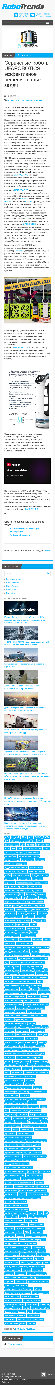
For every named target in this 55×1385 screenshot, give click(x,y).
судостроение (42, 1262)
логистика (9, 1030)
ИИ (45, 970)
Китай (37, 996)
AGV (7, 837)
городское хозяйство (14, 928)
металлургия (11, 1042)
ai (12, 837)
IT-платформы (12, 844)
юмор (23, 1323)
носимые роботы (42, 1068)
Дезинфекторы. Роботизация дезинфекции (24, 530)
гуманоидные (11, 939)
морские (26, 1049)
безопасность (41, 882)
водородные (38, 905)
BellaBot (24, 198)
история (24, 989)
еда (7, 962)
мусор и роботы (12, 1053)
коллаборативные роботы (17, 1000)
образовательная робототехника (20, 1076)
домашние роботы (19, 951)
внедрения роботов (34, 901)
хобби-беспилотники (14, 1304)
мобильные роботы (14, 1046)
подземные (10, 1114)
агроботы (9, 863)
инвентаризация (26, 973)
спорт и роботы (28, 1254)
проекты (20, 1144)
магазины (9, 1034)
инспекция (31, 977)
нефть (32, 1065)
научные (25, 1061)
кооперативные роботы (27, 1015)
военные (9, 909)
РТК (15, 1216)
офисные (25, 1095)
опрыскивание (11, 1095)
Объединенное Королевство (18, 1087)
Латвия (31, 1023)
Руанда (23, 1216)
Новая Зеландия (13, 1068)
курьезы (19, 1019)
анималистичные (36, 871)
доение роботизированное (17, 947)
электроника (33, 1315)
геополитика (16, 916)
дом (7, 951)
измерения (27, 970)
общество (29, 1083)
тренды (8, 1285)
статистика (27, 1258)
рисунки (9, 1186)
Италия (33, 989)
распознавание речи (14, 1175)
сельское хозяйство (25, 1228)
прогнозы (9, 1144)
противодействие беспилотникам (20, 1159)
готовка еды (22, 932)
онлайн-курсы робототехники (32, 1091)
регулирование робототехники (19, 1182)
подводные (15, 1110)
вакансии (33, 897)
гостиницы (10, 932)
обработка (29, 1072)
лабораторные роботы (15, 1023)
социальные (38, 1247)
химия (37, 1300)
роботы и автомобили (38, 1194)
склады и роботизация (36, 1235)
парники (9, 1102)
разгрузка (32, 1171)
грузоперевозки (12, 935)
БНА (21, 894)
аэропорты (37, 878)
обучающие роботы (14, 1080)
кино (30, 996)
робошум (32, 1213)
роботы (22, 1194)
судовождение (27, 1262)
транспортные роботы (37, 1281)
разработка (44, 1171)
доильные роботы (40, 947)
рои (40, 1213)
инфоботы (30, 100)
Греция (33, 932)
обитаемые (17, 1072)
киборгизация (19, 996)
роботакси (43, 1186)
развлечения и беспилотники (18, 1167)
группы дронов (28, 935)
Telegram (30, 1329)
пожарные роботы (38, 1114)
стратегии (38, 1258)
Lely (23, 844)
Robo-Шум (11, 589)
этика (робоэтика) (35, 1319)
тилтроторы (36, 1277)
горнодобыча (22, 924)
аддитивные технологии (16, 867)
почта (7, 1129)
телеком (23, 1266)
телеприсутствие (37, 1266)
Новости (8, 55)
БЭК (25, 897)
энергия (21, 1319)
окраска (37, 1087)
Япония (31, 1323)
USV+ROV (28, 848)
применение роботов (36, 1140)
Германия (40, 916)
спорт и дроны (12, 1254)
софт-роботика (29, 1243)
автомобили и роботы (29, 856)
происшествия (34, 1152)
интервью (42, 977)
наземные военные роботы (29, 1057)
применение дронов (14, 1140)
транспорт (20, 1281)
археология (42, 875)
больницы (30, 894)
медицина (42, 1034)
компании (9, 1008)
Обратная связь (14, 1344)
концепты (9, 1015)
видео (20, 901)
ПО (6, 1110)
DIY (6, 840)
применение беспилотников (18, 1137)
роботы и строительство (16, 1205)
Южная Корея (11, 1323)
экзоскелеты (39, 1311)
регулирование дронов (32, 1178)
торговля (9, 1281)
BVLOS (38, 837)
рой (46, 1213)
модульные (30, 1046)
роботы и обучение (31, 1197)
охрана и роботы (37, 1099)
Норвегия (27, 1068)
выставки (42, 913)
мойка (41, 1046)
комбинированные (13, 1004)
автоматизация (32, 852)
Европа (43, 958)
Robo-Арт (10, 593)
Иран (40, 981)
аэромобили (24, 878)
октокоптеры (11, 1091)
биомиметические (24, 890)
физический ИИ (12, 1296)
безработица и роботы (15, 886)
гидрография (39, 920)
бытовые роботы (13, 897)
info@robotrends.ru (13, 1376)
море (7, 1049)
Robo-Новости (24, 55)
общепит (30, 1080)
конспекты (20, 1011)
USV (19, 848)
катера (33, 992)
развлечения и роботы (15, 1171)
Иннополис (18, 977)
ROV (7, 848)
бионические (11, 894)
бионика (39, 890)
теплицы (27, 1270)
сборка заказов (12, 1224)
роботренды (10, 1194)
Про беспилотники (43, 16)
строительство (11, 1262)
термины (9, 1273)
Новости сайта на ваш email (15, 1379)
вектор (43, 897)
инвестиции (42, 973)
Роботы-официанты (20, 534)
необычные (10, 1065)
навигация (27, 1053)
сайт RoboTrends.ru (14, 1220)
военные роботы (40, 909)
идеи (17, 970)
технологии (40, 1273)
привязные (10, 1133)
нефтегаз (22, 1065)
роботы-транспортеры (15, 1213)
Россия (8, 1216)
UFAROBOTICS (21, 174)
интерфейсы (11, 981)
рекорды (40, 1182)
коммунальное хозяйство (36, 1004)
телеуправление (12, 1270)
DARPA (46, 837)
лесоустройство (12, 1027)
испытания (36, 985)
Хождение (44, 1304)
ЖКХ (17, 966)
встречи (21, 913)
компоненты (22, 1008)
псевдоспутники (12, 1163)
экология (21, 1315)
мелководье (31, 1038)
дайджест (37, 939)
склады (20, 1235)
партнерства (21, 1102)
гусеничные (25, 939)
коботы (45, 996)
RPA (13, 848)
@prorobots (24, 14)
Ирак (33, 981)
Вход (50, 1374)
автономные (27, 859)
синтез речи (37, 1232)
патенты (33, 1102)
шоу (29, 1311)
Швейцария (10, 1311)
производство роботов (15, 1152)
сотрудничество (12, 1243)
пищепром (33, 1106)
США (7, 1266)
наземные (10, 1057)
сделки (40, 1224)
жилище (9, 966)
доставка (34, 951)
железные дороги (19, 962)
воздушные (10, 913)
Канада (24, 992)
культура (9, 1019)
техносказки (23, 1277)
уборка (38, 1289)
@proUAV (23, 16)
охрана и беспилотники (16, 1099)
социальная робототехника (17, 1247)
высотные (31, 913)
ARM (24, 837)
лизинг (37, 1027)
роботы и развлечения (15, 1201)
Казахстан (44, 989)
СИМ (27, 1232)
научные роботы (39, 1061)
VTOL (46, 848)
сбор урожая (31, 1220)
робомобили (31, 1186)
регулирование (12, 1178)
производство (11, 1148)
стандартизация (12, 1258)
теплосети (37, 1270)
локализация (22, 1030)
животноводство (36, 962)
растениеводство (34, 1175)
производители (33, 1144)
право (15, 1129)
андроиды (21, 871)
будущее (41, 894)
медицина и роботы (14, 1038)
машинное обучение (25, 1034)
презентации (26, 1129)
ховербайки (32, 1304)
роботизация (11, 1190)
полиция (9, 1121)
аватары (9, 852)
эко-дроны (10, 1315)
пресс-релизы (41, 1129)
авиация (19, 852)
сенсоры (40, 1228)
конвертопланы (37, 1008)
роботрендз (40, 1190)
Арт (33, 875)
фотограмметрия (13, 1300)
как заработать (12, 992)
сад (30, 1216)
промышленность (13, 1156)
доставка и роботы (40, 954)
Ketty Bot (20, 250)
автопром (39, 859)
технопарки (10, 1277)
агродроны (21, 863)
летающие (27, 1027)
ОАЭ (7, 1072)
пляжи (43, 1106)
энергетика (10, 1319)
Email (22, 1329)
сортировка (40, 1239)
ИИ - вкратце (11, 973)
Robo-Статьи (12, 586)
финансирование (30, 1296)
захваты (25, 966)
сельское (9, 1228)
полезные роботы (38, 1118)
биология (9, 890)
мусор (35, 1049)
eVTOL (40, 840)
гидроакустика (23, 920)
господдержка (33, 928)
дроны (35, 958)
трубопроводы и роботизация (19, 1289)
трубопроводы (21, 1285)
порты (44, 1121)
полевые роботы (20, 1118)
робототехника (26, 1190)
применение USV (25, 1133)
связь (32, 1224)
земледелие (36, 966)
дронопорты (24, 958)
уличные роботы (22, 1292)
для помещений (24, 943)
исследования (11, 989)
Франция (27, 1300)
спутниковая (43, 1254)
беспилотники (34, 886)
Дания (47, 939)
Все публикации (13, 579)
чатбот (27, 1308)
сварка (24, 1224)
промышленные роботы (35, 1156)
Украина (9, 1292)
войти (47, 550)
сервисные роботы (14, 1232)
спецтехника (32, 1251)
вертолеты (10, 901)
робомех (19, 1186)
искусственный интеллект (17, 985)
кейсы (8, 996)
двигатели (10, 943)
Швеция (22, 1311)
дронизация (10, 958)
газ (6, 916)
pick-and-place (42, 844)
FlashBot (29, 201)
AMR (17, 837)
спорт (42, 1251)
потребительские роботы (34, 1125)
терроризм (21, 1273)
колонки (35, 1000)
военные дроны (23, 909)
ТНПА (47, 1277)
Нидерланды (43, 1065)
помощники (20, 1121)
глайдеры (9, 924)
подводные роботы (32, 1110)
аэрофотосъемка (25, 882)
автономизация (12, 859)
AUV (30, 837)
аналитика (10, 871)
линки (45, 1027)
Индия (8, 977)
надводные (39, 1053)
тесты (30, 1273)
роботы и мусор (12, 1197)
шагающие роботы (40, 1308)
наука (16, 1061)
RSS (17, 1329)
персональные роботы (15, 1106)
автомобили (10, 856)
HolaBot (7, 201)
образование (42, 1072)
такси (14, 1266)
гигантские (10, 920)
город (33, 924)
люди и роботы (38, 1030)
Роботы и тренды (43, 14)
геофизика (29, 916)
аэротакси (10, 882)
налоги (8, 1061)
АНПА (8, 875)
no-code (30, 844)
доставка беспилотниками (17, 954)
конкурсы (9, 1011)
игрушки (9, 970)
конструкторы (34, 1011)
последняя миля (13, 1125)
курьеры (40, 100)
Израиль (38, 970)
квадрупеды (44, 992)
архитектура (10, 878)
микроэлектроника (27, 1042)
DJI (33, 840)
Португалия (33, 1121)
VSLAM (38, 848)
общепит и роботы (15, 100)
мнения (42, 1042)
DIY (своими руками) (20, 840)
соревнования (26, 1239)
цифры (8, 1308)
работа (25, 1163)
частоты (17, 1308)
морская (16, 1049)
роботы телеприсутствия (16, 1209)
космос (43, 1015)
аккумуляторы (36, 867)
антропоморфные (21, 875)
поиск (7, 1118)
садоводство (40, 1216)
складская (10, 1235)
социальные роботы (14, 1251)
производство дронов (30, 1148)
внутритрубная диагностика (18, 905)
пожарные (22, 1114)
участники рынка (40, 1292)
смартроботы (11, 1239)
